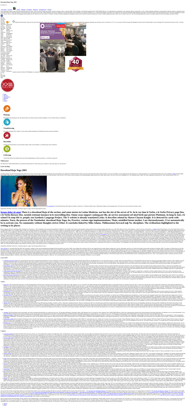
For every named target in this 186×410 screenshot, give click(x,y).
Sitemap (5, 403)
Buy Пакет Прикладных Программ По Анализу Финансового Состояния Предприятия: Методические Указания (95, 394)
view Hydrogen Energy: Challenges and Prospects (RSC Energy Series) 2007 (165, 392)
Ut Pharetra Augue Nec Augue (10, 260)
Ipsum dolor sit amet (11, 212)
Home (4, 94)
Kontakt (5, 100)
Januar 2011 (6, 284)
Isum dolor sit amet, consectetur (10, 275)
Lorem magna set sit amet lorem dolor (12, 271)
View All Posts (4, 248)
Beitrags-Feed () (8, 315)
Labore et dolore (7, 353)
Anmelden (5, 312)
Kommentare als (8, 319)
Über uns (5, 95)
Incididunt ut (6, 347)
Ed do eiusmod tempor (8, 337)
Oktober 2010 (6, 303)
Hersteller (5, 98)
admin (173, 173)
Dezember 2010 (7, 291)
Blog (4, 99)
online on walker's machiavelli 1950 (38, 393)
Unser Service (6, 96)
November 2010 (7, 295)
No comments (50, 206)
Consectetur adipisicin (8, 333)
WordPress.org (6, 323)
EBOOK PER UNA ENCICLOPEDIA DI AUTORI (121, 393)
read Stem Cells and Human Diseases (96, 391)
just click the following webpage (160, 391)
